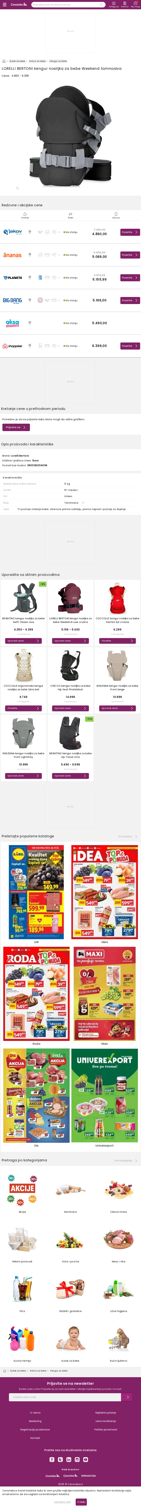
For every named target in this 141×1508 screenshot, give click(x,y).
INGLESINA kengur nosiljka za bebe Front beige (117, 687)
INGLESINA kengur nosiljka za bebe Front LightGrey (23, 755)
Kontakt (35, 1438)
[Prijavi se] (126, 1397)
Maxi (104, 1044)
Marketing (35, 1421)
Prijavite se (13, 427)
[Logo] (19, 4)
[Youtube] (85, 1460)
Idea (104, 942)
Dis (36, 1146)
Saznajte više (62, 1502)
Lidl (36, 942)
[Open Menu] (4, 4)
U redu (81, 1502)
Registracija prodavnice (35, 1429)
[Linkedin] (68, 1460)
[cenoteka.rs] (53, 1475)
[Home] (4, 61)
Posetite (127, 232)
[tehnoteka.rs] (88, 1475)
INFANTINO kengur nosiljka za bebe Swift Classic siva (23, 620)
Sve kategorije (123, 1160)
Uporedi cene (16, 640)
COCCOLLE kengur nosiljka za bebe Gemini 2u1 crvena (117, 620)
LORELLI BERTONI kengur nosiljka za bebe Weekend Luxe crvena (70, 620)
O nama (35, 1412)
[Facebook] (52, 1460)
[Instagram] (77, 1460)
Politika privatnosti (105, 1429)
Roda (36, 1044)
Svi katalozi (125, 836)
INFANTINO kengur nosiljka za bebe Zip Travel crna (70, 755)
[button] (70, 232)
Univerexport (104, 1146)
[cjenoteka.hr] (70, 1475)
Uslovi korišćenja (106, 1421)
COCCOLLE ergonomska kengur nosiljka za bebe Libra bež (23, 687)
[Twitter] (60, 1460)
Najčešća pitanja (105, 1412)
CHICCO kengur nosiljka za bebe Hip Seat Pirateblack (70, 687)
